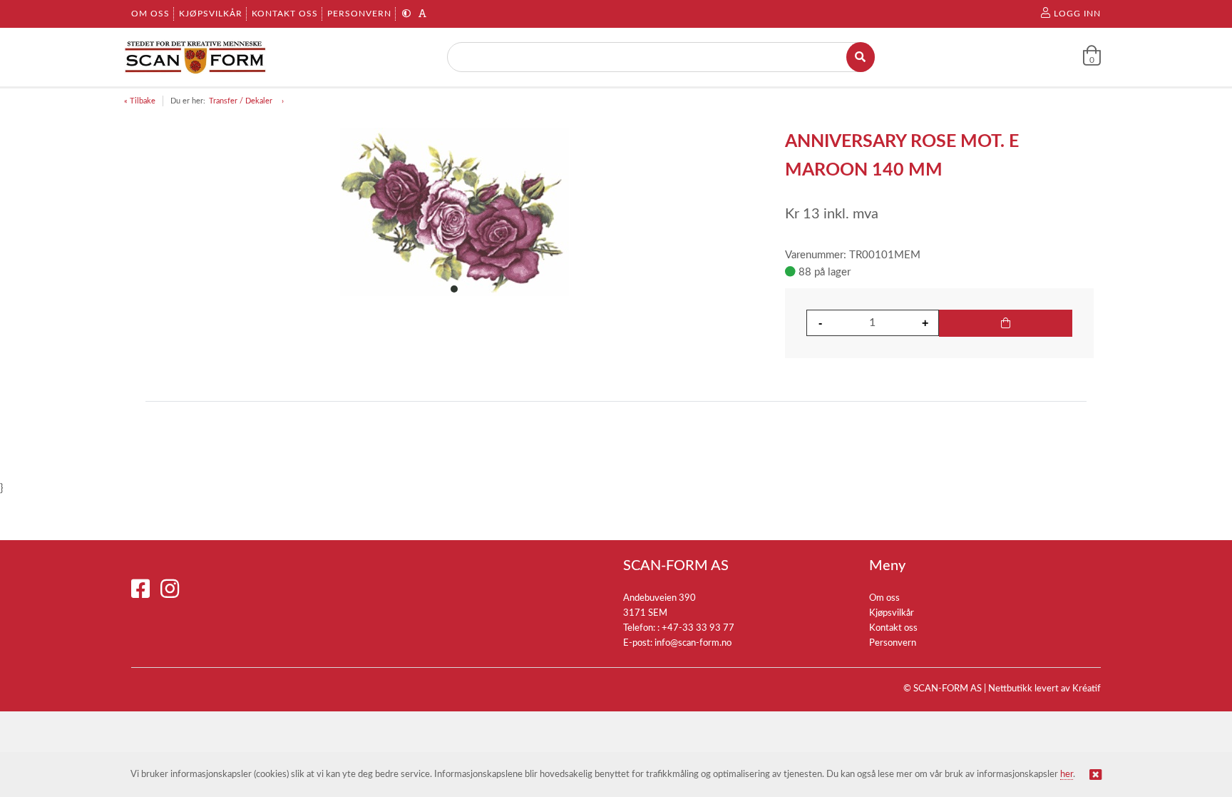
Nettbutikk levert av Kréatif (1044, 689)
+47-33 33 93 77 (698, 628)
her (1066, 774)
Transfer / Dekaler (241, 101)
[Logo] (195, 57)
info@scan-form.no (693, 643)
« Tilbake (139, 101)
